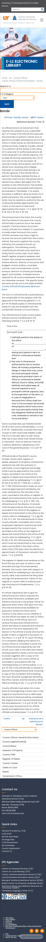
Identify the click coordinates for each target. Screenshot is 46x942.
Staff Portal (11, 937)
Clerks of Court (9, 767)
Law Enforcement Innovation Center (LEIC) (21, 877)
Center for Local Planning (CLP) (16, 871)
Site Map (9, 918)
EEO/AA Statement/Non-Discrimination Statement (23, 927)
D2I (7, 934)
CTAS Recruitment (10, 842)
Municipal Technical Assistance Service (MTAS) (22, 880)
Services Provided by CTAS (14, 831)
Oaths (6, 718)
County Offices (20, 78)
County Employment (11, 848)
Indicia (9, 921)
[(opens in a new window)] (31, 931)
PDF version (38, 117)
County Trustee (10, 763)
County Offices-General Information (18, 81)
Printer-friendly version (17, 117)
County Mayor (9, 746)
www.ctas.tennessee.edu (13, 813)
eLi (10, 78)
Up (23, 718)
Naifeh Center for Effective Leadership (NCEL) (22, 883)
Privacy (9, 923)
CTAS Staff (7, 834)
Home (4, 78)
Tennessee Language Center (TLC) (17, 891)
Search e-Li (5, 86)
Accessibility (11, 924)
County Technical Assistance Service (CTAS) (22, 874)
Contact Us (7, 851)
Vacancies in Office (12, 776)
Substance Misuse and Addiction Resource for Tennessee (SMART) (22, 887)
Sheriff (5, 771)
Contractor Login (13, 936)
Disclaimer (10, 919)
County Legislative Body (14, 741)
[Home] (20, 20)
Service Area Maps (10, 837)
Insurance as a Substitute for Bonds (36, 721)
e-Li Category (6, 94)
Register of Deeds (11, 758)
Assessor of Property (12, 750)
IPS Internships (8, 845)
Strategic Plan (8, 839)
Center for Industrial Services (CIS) (17, 869)
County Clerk (8, 754)
